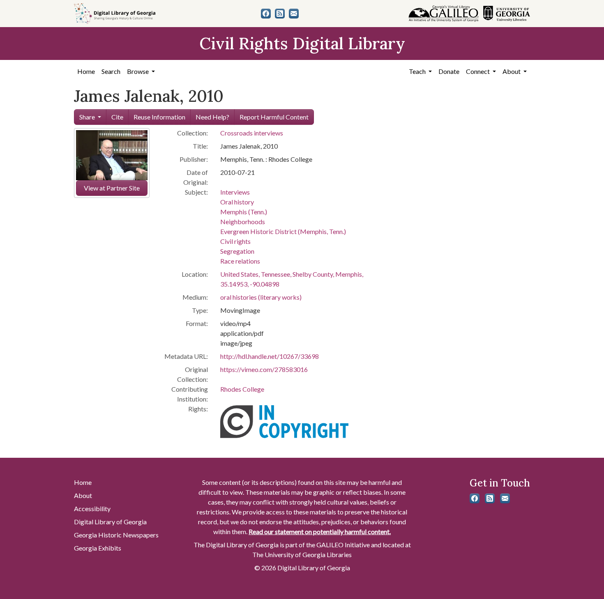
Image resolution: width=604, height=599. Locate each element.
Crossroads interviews (251, 133)
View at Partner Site (112, 188)
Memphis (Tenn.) (243, 212)
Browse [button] (138, 71)
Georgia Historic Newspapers (116, 535)
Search (110, 71)
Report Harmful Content (274, 117)
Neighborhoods (242, 221)
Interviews (235, 192)
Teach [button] (418, 71)
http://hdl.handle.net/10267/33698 (269, 356)
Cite (117, 117)
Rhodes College (242, 389)
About (83, 495)
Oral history (237, 202)
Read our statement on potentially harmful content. (320, 531)
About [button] (512, 71)
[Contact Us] (294, 13)
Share (87, 117)
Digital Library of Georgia (110, 522)
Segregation (237, 251)
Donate (448, 71)
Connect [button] (478, 71)
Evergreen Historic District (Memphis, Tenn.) (283, 231)
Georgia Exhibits (97, 548)
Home (86, 71)
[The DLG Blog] (280, 13)
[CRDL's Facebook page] (266, 13)
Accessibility (92, 508)
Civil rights (235, 241)
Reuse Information (159, 117)
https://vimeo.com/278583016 (264, 369)
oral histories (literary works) (261, 297)
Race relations (240, 261)
